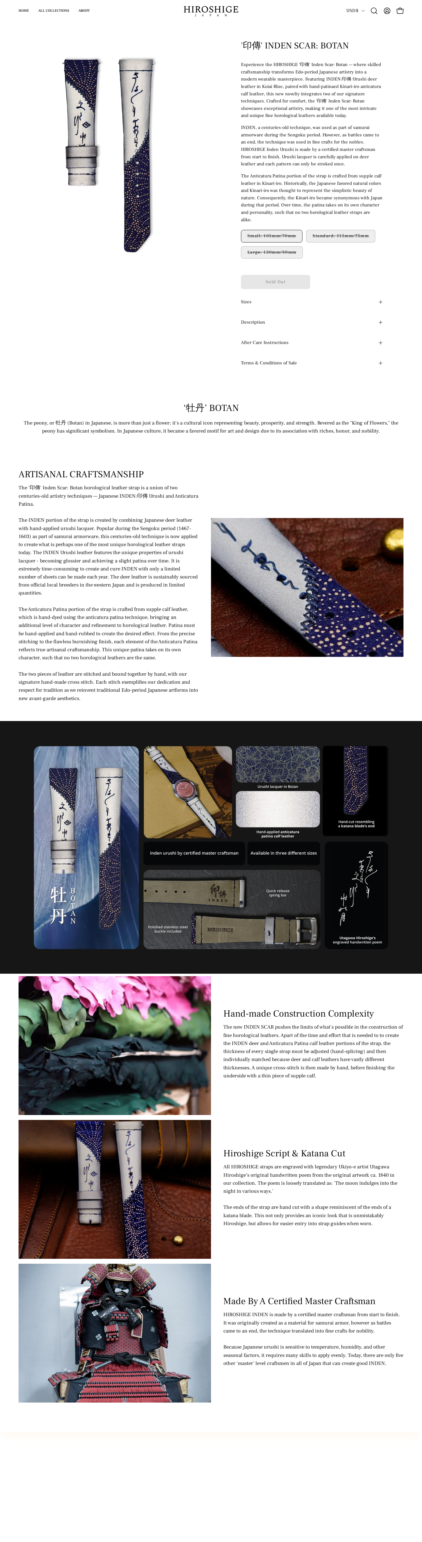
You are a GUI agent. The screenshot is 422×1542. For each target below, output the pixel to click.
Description (253, 322)
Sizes (246, 302)
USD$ (352, 11)
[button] (374, 10)
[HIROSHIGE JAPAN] (211, 11)
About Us (29, 1501)
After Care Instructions (265, 343)
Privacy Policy (34, 1491)
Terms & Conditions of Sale (269, 363)
